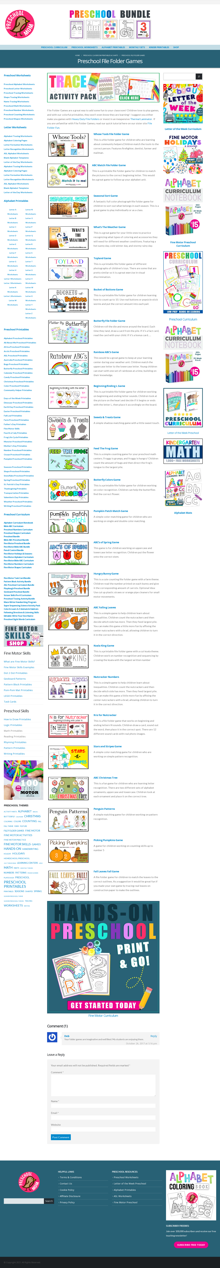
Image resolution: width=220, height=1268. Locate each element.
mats (16, 868)
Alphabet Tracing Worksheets (18, 136)
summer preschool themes (14, 901)
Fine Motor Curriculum (103, 1015)
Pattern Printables (14, 747)
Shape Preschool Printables (17, 471)
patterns (20, 872)
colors (17, 821)
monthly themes (26, 868)
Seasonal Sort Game (106, 195)
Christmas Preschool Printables (19, 381)
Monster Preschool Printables (18, 441)
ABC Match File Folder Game (109, 165)
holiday (7, 854)
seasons (19, 891)
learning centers (27, 863)
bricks (35, 812)
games (36, 844)
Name (55, 1101)
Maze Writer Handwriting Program (20, 602)
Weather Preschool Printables (18, 501)
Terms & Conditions (71, 1177)
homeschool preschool (17, 858)
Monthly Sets (137, 47)
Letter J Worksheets (13, 283)
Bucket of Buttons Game (108, 289)
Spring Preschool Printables (17, 480)
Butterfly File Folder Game (109, 321)
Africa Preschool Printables (17, 347)
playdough (9, 878)
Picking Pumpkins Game (108, 840)
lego (41, 863)
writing (27, 906)
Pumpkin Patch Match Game (111, 511)
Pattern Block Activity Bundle (17, 581)
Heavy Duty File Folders (85, 118)
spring (38, 891)
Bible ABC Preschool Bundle (16, 540)
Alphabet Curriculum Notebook (18, 522)
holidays (18, 853)
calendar (19, 817)
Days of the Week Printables (17, 398)
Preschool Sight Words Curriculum (19, 619)
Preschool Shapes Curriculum (17, 533)
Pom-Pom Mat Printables (18, 690)
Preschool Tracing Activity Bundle (19, 598)
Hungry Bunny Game (106, 573)
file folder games (14, 830)
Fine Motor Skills (12, 428)
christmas (32, 816)
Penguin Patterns (104, 809)
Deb (66, 1036)
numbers (9, 872)
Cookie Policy (67, 1189)
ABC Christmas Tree (105, 777)
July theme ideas (10, 863)
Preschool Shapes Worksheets (18, 119)
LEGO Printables (13, 695)
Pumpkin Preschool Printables (18, 459)
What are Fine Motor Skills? (19, 661)
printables (8, 891)
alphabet (25, 811)
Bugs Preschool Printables (16, 364)
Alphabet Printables (113, 47)
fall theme (8, 826)
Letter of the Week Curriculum (183, 129)
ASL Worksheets (123, 1196)
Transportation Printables (16, 493)
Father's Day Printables (15, 424)
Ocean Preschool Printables (17, 454)
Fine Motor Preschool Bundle (17, 543)
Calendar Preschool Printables (18, 373)
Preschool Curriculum (54, 47)
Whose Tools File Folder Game (111, 134)
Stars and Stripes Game (108, 746)
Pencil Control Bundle (14, 550)
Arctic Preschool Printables (17, 351)
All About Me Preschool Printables (20, 342)
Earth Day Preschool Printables (18, 407)
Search (49, 1201)
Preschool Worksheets (85, 47)
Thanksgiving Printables (15, 488)
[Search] (199, 77)
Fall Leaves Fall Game (106, 871)
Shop (176, 47)
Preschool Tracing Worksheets (18, 93)
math (8, 867)
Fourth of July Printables (15, 433)
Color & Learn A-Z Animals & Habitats (21, 609)
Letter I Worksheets (12, 279)
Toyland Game (102, 258)
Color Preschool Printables (16, 386)
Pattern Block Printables (18, 684)
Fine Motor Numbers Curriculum (19, 564)
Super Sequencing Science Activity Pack (22, 605)
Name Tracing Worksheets (16, 101)
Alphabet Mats (183, 512)
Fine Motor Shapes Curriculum (18, 567)
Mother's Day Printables (15, 446)
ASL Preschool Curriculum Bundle (19, 585)
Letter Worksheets (15, 127)
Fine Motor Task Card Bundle (17, 578)
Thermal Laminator (141, 118)
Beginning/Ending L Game (109, 386)
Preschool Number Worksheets (19, 110)
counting (29, 821)
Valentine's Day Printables (16, 497)
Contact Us (66, 1183)
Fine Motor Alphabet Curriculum (19, 557)
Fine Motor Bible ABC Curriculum (19, 560)
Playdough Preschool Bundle (17, 588)
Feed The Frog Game (106, 448)
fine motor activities (18, 835)
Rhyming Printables (15, 742)
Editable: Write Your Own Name (19, 615)
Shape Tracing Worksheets (16, 97)
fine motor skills (17, 844)
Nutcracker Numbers (106, 677)
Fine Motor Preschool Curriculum (183, 244)
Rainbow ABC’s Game (106, 352)
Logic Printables (13, 725)
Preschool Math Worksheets (17, 106)
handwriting (30, 849)
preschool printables (15, 884)
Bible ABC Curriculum (13, 526)
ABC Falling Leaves (105, 607)
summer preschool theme (13, 896)
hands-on (12, 849)
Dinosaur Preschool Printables (18, 402)
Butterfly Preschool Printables (18, 368)
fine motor (32, 830)
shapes (29, 891)
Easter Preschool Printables (17, 411)
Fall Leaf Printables (13, 415)
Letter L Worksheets (13, 296)
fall (39, 821)
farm (16, 826)
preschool (22, 877)
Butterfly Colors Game (107, 479)
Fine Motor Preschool (125, 1202)
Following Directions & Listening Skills (21, 612)
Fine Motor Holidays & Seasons (18, 553)
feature (23, 826)
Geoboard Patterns (15, 678)
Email (55, 1112)
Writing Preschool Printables (17, 506)
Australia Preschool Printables (18, 360)
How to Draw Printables (17, 719)
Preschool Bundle (12, 536)
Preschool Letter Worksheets (18, 88)
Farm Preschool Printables (16, 420)
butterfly (9, 816)
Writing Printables (14, 753)
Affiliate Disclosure (70, 1196)
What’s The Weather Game (110, 227)
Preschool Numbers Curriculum (18, 529)
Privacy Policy (67, 1202)
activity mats (10, 812)
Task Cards (10, 701)
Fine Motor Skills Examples (19, 667)
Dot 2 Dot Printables (15, 673)
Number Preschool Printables (18, 450)
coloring (8, 821)
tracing (28, 901)
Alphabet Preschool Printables (18, 338)
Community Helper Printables (18, 390)
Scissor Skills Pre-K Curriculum (17, 595)
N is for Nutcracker (105, 715)
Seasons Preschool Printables (18, 467)
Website (56, 1124)
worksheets (13, 905)
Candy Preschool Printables (17, 377)
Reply (153, 1036)
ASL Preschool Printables (16, 355)
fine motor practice (15, 840)
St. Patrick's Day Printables (17, 484)
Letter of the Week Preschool (183, 433)
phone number (33, 873)
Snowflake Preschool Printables (19, 475)
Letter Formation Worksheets (18, 145)
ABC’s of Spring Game (106, 542)
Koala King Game (104, 645)
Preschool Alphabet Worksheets (19, 84)
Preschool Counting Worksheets (19, 114)
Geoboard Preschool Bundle (16, 591)
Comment (57, 1072)
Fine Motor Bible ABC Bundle (17, 546)
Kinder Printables (159, 47)
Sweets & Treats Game (107, 417)
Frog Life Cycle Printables (16, 437)
